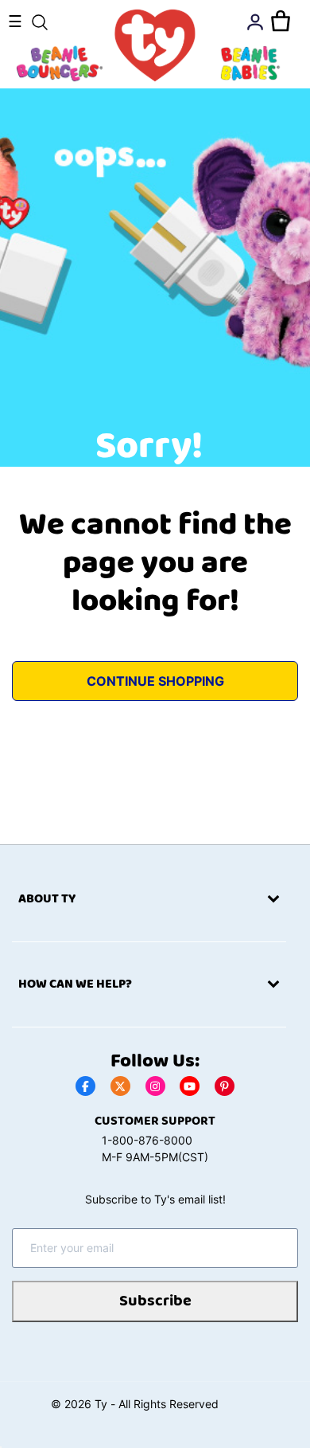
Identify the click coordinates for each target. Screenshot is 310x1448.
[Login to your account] (255, 22)
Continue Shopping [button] (155, 681)
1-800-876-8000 (147, 1140)
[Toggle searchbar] (39, 22)
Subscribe (155, 1301)
